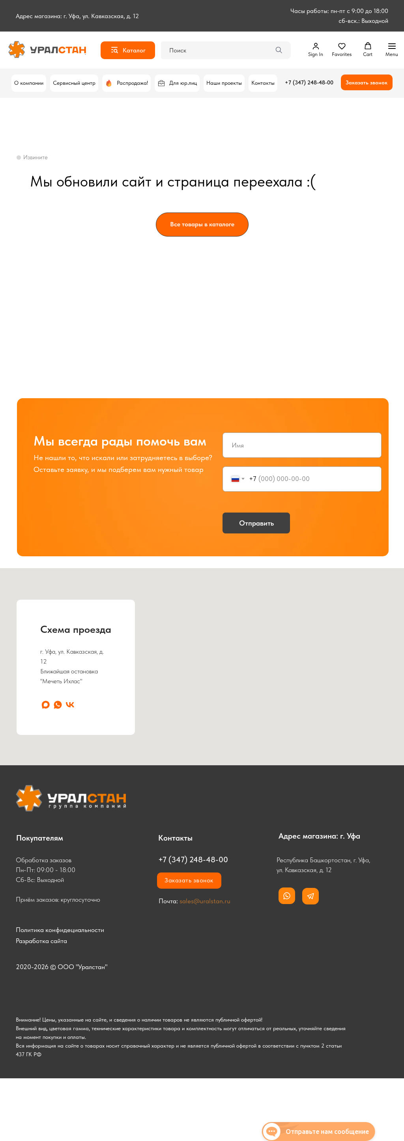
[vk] (70, 705)
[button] (315, 49)
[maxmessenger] (45, 705)
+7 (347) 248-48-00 (309, 82)
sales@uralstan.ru (205, 901)
